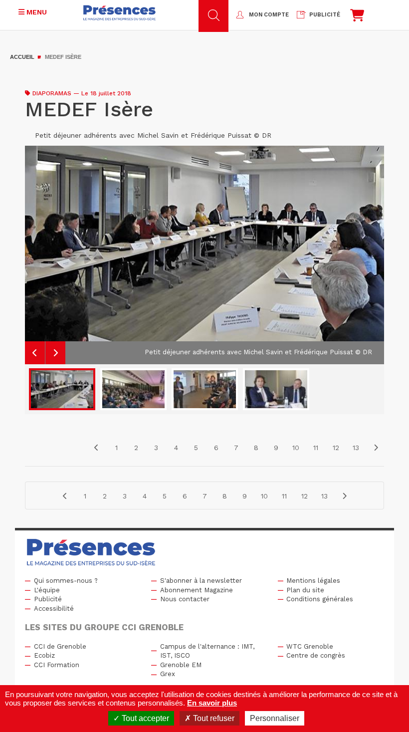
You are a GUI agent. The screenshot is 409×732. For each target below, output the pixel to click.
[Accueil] (119, 12)
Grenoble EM (181, 665)
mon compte (269, 14)
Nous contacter (184, 599)
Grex (167, 674)
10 (295, 448)
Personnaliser (274, 718)
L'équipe (47, 590)
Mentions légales (313, 580)
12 (336, 448)
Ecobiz (44, 655)
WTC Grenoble (309, 646)
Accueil (22, 57)
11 (315, 448)
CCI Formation (56, 665)
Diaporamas (51, 93)
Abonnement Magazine (196, 590)
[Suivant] (375, 447)
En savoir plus (212, 703)
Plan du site (305, 590)
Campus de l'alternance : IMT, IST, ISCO (207, 651)
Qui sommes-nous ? (66, 580)
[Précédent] (96, 447)
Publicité (48, 599)
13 (356, 448)
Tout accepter (144, 718)
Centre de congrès (315, 655)
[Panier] (357, 17)
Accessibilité (54, 608)
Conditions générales (319, 599)
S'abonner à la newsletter (201, 580)
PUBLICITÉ (324, 14)
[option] (204, 255)
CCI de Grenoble (60, 646)
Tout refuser (212, 718)
